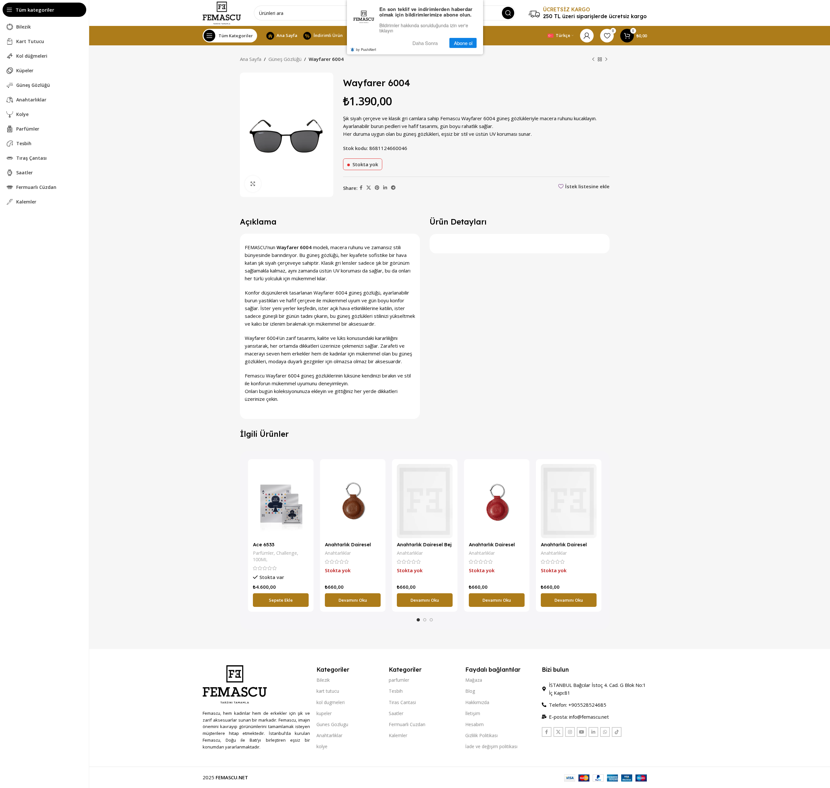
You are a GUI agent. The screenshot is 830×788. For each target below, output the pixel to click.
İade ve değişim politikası (491, 746)
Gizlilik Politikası (481, 735)
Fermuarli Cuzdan (407, 724)
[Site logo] (222, 12)
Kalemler (398, 735)
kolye (321, 746)
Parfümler (263, 553)
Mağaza (473, 680)
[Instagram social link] (570, 732)
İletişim (472, 713)
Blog (470, 691)
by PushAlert (366, 49)
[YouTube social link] (582, 732)
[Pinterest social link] (377, 187)
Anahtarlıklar (338, 553)
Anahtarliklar (329, 735)
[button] (281, 600)
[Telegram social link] (393, 187)
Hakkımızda (477, 702)
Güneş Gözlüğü (285, 59)
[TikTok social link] (617, 732)
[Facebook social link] (361, 187)
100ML (260, 559)
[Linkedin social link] (385, 187)
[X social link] (368, 187)
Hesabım (474, 724)
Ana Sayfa (250, 59)
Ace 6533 (263, 544)
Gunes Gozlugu (332, 724)
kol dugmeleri (330, 702)
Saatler (396, 713)
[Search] (508, 13)
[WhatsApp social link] (605, 732)
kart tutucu (327, 691)
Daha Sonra (425, 43)
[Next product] (606, 59)
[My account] (587, 35)
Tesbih (396, 691)
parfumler (399, 680)
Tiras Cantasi (402, 702)
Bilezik (323, 680)
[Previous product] (593, 59)
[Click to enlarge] (253, 184)
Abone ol (463, 43)
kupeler (324, 713)
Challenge (286, 553)
